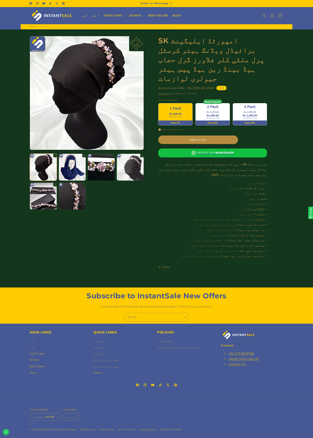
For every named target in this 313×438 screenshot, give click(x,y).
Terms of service (126, 429)
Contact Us (237, 364)
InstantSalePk (46, 429)
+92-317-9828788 (241, 353)
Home (33, 26)
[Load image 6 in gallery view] (72, 196)
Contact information (171, 429)
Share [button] (166, 266)
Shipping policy (147, 429)
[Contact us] (6, 432)
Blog (33, 372)
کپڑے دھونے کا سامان (106, 359)
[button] (95, 16)
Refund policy (87, 429)
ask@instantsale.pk (244, 358)
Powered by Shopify (65, 429)
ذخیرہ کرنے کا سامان (106, 366)
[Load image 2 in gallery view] (72, 167)
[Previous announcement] (107, 3)
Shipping (163, 93)
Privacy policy (106, 429)
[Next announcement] (206, 3)
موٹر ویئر (99, 340)
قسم (40, 26)
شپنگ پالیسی (165, 340)
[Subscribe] (185, 317)
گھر (32, 340)
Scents (34, 359)
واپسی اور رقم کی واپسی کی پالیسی (178, 347)
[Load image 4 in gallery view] (130, 167)
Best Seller (37, 366)
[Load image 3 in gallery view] (101, 167)
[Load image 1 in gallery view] (43, 167)
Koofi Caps (37, 353)
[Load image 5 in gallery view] (43, 196)
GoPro (97, 372)
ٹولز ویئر (99, 353)
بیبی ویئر (99, 347)
